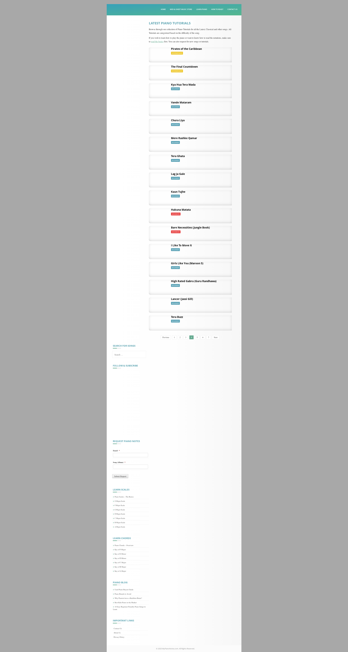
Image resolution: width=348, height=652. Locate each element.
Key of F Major (120, 549)
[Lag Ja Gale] (159, 178)
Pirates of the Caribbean (186, 49)
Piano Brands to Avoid (123, 594)
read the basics (157, 41)
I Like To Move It (181, 245)
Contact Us (232, 9)
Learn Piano (201, 9)
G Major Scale (120, 501)
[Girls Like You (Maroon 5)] (159, 267)
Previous (165, 337)
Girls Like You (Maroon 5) (187, 263)
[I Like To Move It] (159, 250)
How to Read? (217, 9)
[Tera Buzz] (159, 321)
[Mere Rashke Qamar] (159, 142)
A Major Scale (120, 527)
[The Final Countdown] (159, 71)
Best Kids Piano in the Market (126, 602)
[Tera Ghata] (159, 160)
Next (215, 337)
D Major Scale (120, 514)
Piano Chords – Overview (124, 545)
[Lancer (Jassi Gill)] (159, 303)
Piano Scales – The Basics (124, 496)
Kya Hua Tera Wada (183, 84)
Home (163, 9)
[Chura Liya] (159, 125)
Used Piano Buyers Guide (124, 589)
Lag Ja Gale (178, 174)
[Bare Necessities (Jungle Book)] (159, 232)
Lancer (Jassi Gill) (182, 299)
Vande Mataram (181, 102)
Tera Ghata (178, 156)
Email (116, 451)
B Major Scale (120, 522)
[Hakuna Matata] (159, 214)
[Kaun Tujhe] (159, 196)
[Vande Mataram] (159, 107)
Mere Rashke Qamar (184, 138)
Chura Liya (178, 120)
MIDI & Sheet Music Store (181, 9)
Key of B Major (120, 567)
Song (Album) (119, 462)
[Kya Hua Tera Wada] (159, 89)
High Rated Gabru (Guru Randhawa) (193, 281)
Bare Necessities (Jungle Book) (190, 227)
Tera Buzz (177, 317)
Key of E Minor (120, 554)
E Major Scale (120, 509)
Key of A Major (120, 571)
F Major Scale (120, 505)
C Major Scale (120, 518)
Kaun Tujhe (178, 192)
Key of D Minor (120, 558)
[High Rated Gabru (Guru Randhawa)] (159, 285)
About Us (117, 632)
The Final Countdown (184, 66)
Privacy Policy (119, 637)
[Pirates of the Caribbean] (159, 53)
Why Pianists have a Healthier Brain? (128, 598)
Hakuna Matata (181, 209)
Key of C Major (120, 562)
